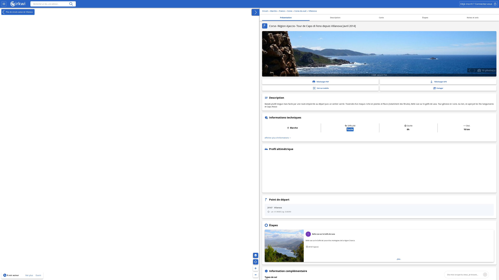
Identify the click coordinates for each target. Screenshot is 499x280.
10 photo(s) (488, 70)
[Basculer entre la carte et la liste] (256, 12)
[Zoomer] (255, 268)
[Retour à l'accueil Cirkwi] (17, 3)
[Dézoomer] (255, 274)
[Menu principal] (3, 3)
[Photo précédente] (469, 70)
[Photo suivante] (474, 70)
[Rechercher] (71, 4)
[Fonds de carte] (255, 255)
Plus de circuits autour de (19, 12)
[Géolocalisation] (255, 261)
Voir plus (29, 275)
